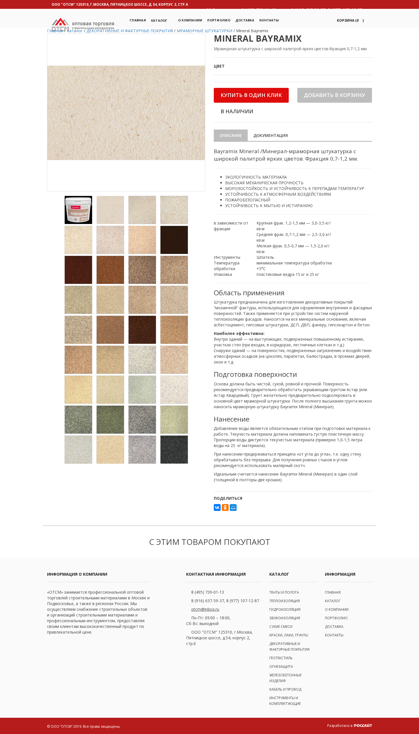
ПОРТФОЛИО (218, 20)
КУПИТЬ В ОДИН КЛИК (251, 95)
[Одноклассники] (225, 507)
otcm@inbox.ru (205, 609)
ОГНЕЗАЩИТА (281, 666)
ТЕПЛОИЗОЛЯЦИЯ (284, 600)
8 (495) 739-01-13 (207, 592)
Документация (270, 135)
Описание (230, 135)
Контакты (269, 20)
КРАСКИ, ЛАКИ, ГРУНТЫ (288, 635)
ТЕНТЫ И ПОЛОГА (284, 592)
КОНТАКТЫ (334, 635)
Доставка (244, 20)
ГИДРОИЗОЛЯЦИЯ (284, 609)
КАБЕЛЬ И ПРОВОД (285, 689)
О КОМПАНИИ (337, 609)
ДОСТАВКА (334, 626)
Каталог (159, 20)
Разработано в (340, 725)
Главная (138, 20)
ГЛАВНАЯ (333, 592)
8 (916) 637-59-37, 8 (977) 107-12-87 (225, 600)
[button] (349, 20)
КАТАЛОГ (332, 600)
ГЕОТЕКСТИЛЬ (281, 658)
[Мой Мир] (233, 507)
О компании (190, 20)
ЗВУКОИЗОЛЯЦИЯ (284, 618)
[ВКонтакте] (217, 507)
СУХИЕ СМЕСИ (280, 626)
